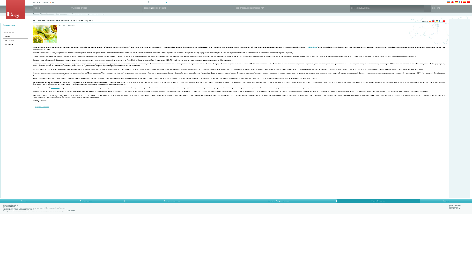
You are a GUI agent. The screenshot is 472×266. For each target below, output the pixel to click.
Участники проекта (86, 201)
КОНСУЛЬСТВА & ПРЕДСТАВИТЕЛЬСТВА (250, 8)
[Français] (460, 2)
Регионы (23, 201)
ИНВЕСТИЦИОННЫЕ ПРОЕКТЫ (155, 8)
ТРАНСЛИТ (71, 211)
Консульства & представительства (278, 201)
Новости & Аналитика (47, 14)
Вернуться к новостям (42, 107)
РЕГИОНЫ (37, 8)
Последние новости (61, 14)
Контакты (45, 2)
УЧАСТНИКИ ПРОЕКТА (79, 8)
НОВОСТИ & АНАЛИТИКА (360, 8)
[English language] (452, 2)
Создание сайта (453, 207)
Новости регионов (8, 29)
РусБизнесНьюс (312, 47)
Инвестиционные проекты (172, 201)
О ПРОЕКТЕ (436, 8)
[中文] (468, 2)
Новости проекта (8, 40)
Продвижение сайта (454, 208)
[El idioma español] (464, 2)
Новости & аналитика (378, 201)
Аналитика (6, 36)
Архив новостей (8, 44)
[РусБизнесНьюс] (15, 19)
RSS (53, 2)
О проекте (446, 201)
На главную (36, 14)
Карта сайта (36, 2)
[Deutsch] (456, 2)
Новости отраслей (8, 33)
